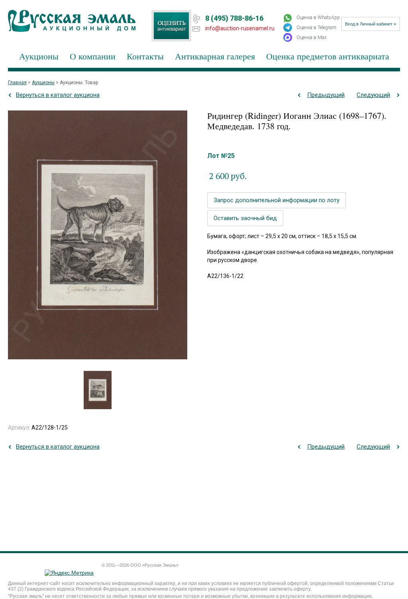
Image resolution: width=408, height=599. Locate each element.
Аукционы (39, 56)
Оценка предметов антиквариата (327, 56)
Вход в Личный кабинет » (370, 24)
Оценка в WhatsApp (318, 17)
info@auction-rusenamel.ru (240, 28)
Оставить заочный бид (245, 218)
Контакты (145, 56)
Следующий (373, 95)
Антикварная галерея (215, 56)
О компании (93, 56)
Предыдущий (326, 95)
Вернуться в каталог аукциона (58, 95)
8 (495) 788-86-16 (234, 18)
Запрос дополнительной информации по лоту (276, 200)
